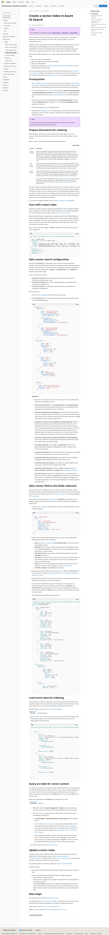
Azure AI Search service (40, 83)
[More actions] (78, 11)
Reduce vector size (66, 566)
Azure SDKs (74, 33)
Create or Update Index (43, 295)
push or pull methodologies (54, 709)
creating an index (45, 110)
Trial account (103, 6)
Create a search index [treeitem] (10, 50)
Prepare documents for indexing (97, 16)
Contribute (92, 933)
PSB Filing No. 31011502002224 (27, 933)
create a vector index (55, 75)
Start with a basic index (97, 19)
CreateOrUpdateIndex (35, 858)
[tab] (32, 713)
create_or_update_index (63, 858)
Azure (30, 11)
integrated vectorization (66, 66)
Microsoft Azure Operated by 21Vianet (53, 933)
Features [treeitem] (6, 28)
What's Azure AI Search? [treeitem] (10, 23)
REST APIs (65, 33)
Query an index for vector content (97, 30)
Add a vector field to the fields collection (98, 24)
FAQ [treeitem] (5, 31)
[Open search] (105, 2)
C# (48, 906)
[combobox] (10, 13)
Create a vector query (51, 845)
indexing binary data (71, 470)
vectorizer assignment (70, 826)
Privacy (39, 933)
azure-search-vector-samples (49, 901)
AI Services (36, 11)
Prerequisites (94, 13)
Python (44, 906)
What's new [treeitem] (7, 25)
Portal (96, 6)
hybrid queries (55, 165)
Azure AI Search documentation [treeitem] (7, 16)
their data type (52, 499)
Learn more (64, 909)
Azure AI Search (45, 11)
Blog (86, 933)
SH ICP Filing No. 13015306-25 (9, 933)
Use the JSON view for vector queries (44, 824)
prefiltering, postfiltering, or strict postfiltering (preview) (63, 573)
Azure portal (56, 33)
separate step (52, 66)
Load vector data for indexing (61, 200)
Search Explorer (39, 813)
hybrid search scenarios (58, 494)
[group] (54, 245)
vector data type (48, 543)
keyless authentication (51, 90)
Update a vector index (96, 32)
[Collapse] (18, 10)
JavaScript (56, 906)
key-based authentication (59, 95)
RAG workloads (34, 496)
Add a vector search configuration (96, 21)
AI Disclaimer (69, 933)
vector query (39, 575)
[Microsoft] (3, 2)
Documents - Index (38, 716)
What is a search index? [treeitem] (11, 44)
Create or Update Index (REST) (59, 856)
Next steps (93, 34)
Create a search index (63, 213)
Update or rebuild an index (64, 863)
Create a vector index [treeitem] (10, 52)
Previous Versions (78, 933)
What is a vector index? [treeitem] (11, 47)
